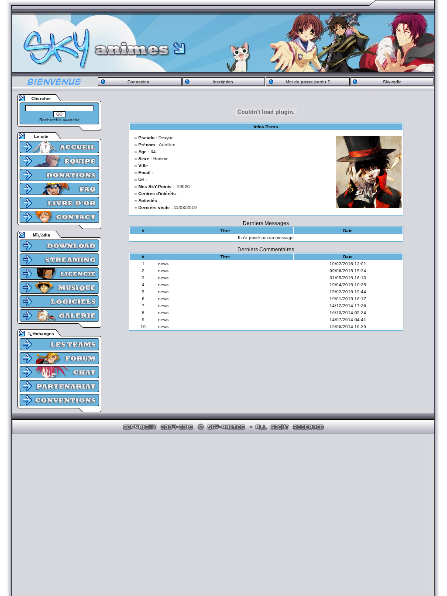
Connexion (138, 81)
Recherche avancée (59, 119)
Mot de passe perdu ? (307, 81)
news (163, 263)
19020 (183, 186)
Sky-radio (392, 81)
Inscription (223, 81)
